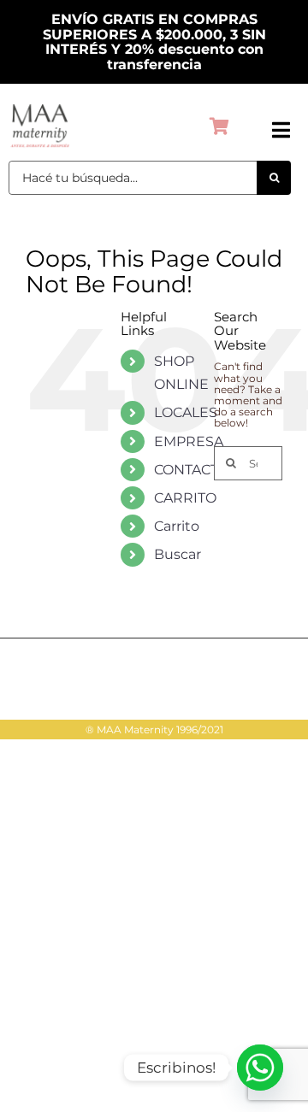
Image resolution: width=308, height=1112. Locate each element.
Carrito (176, 526)
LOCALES (185, 412)
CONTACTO (191, 470)
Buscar (177, 554)
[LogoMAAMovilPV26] (40, 106)
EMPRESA (188, 441)
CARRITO (185, 498)
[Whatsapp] (260, 1067)
